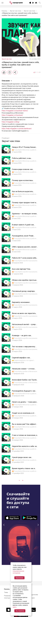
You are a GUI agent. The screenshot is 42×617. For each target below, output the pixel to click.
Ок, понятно (20, 611)
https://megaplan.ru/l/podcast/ (12, 115)
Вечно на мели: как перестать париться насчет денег (24, 314)
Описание (6, 81)
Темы (6, 592)
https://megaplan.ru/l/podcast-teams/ (15, 111)
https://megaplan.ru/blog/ (10, 122)
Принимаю (19, 578)
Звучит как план (15, 11)
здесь (14, 607)
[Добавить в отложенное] (9, 72)
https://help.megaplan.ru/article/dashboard (16, 128)
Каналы (4, 11)
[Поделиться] (15, 72)
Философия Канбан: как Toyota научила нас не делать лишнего (24, 381)
